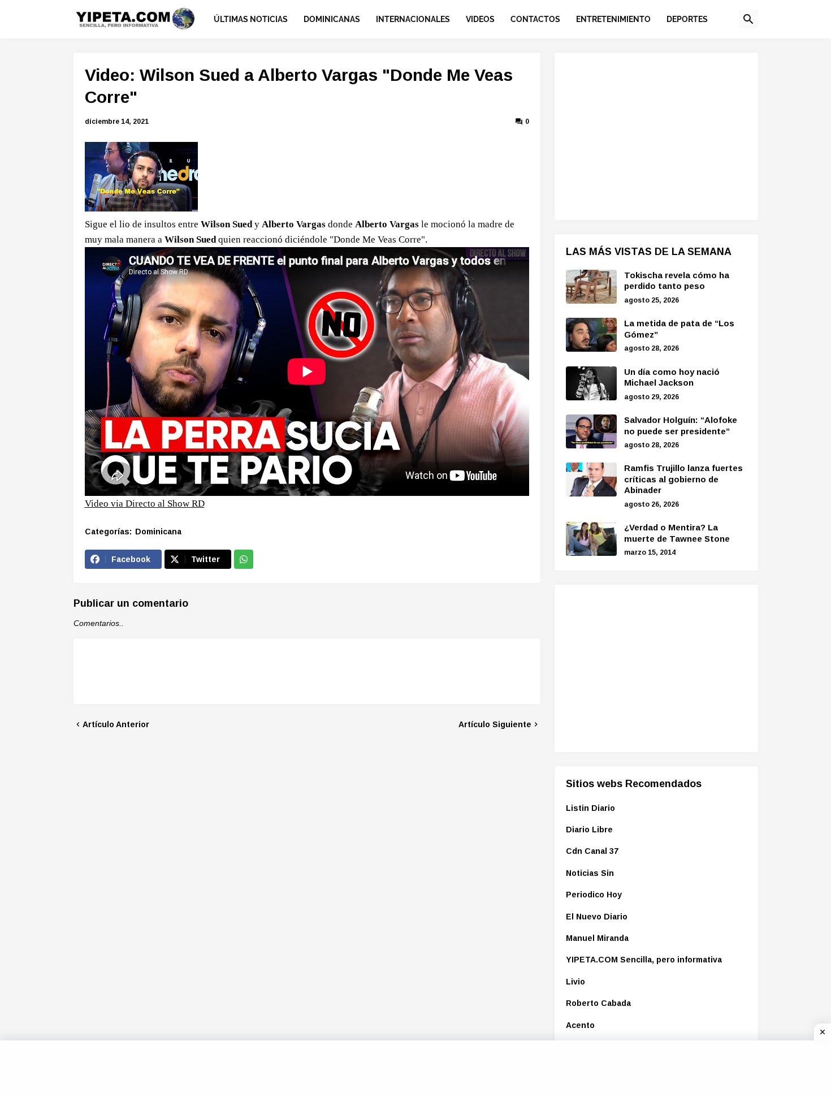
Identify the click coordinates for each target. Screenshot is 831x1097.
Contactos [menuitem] (535, 19)
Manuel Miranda (597, 938)
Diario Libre (589, 829)
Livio (575, 981)
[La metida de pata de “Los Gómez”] (591, 335)
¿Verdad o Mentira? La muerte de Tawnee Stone (677, 532)
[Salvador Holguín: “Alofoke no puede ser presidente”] (591, 431)
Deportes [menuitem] (687, 19)
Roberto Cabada (598, 1003)
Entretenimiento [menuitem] (613, 19)
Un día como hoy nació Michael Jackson (672, 377)
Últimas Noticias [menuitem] (251, 19)
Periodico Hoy (594, 894)
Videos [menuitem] (480, 19)
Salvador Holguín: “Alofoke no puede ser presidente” (680, 425)
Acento (580, 1025)
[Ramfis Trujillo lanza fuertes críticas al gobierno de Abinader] (591, 479)
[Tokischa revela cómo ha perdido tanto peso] (591, 287)
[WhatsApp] (243, 559)
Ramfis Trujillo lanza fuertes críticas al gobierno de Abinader (683, 479)
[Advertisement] (650, 134)
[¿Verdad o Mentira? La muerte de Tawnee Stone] (591, 539)
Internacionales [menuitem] (413, 19)
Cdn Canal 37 (592, 851)
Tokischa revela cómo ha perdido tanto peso (676, 280)
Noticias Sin (590, 873)
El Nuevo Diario (596, 916)
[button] (748, 19)
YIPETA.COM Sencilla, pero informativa (644, 959)
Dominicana (158, 531)
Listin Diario (590, 808)
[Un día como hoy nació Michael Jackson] (591, 383)
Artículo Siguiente (494, 724)
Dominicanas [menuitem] (332, 19)
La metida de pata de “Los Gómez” (679, 328)
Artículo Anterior (116, 724)
